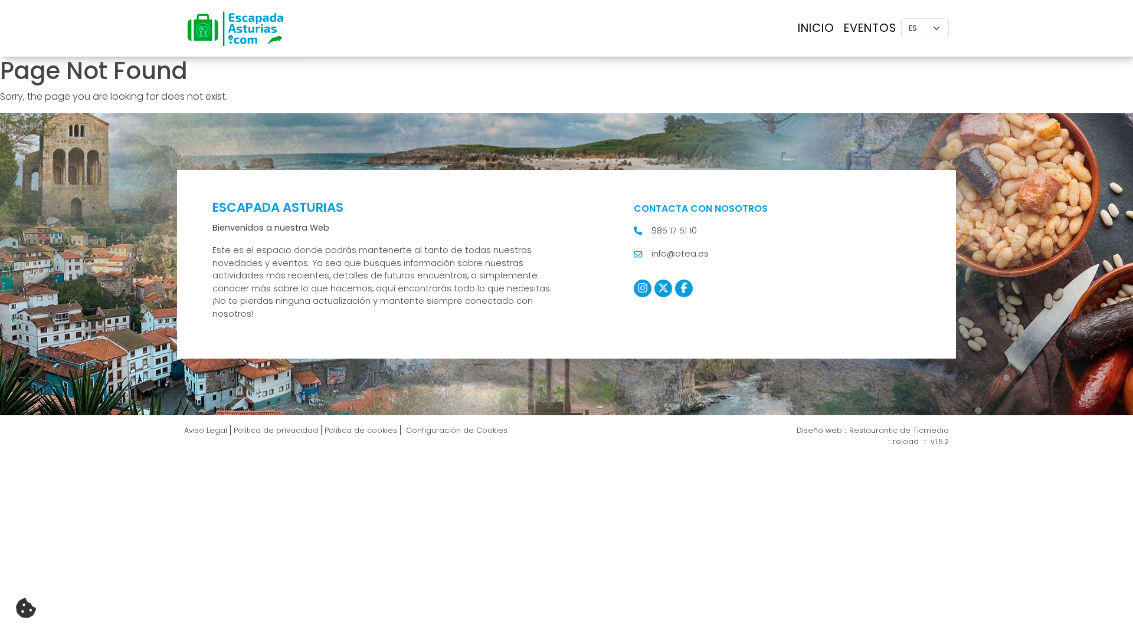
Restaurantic (873, 430)
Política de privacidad (276, 430)
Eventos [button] (870, 28)
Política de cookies (361, 430)
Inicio (816, 28)
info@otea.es (680, 254)
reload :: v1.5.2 (921, 441)
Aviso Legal (205, 430)
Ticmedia (931, 430)
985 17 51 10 (674, 231)
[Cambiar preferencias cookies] (26, 608)
